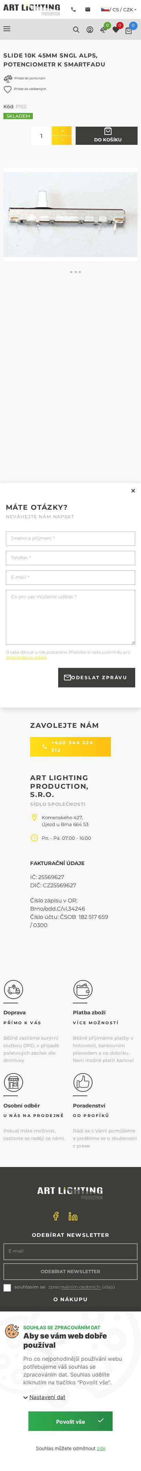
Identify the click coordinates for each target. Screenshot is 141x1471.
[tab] (71, 272)
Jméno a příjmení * (33, 538)
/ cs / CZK (121, 9)
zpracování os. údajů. (26, 657)
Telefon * (21, 557)
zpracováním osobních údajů (81, 1287)
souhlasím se (29, 1287)
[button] (6, 28)
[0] (128, 30)
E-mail (16, 1251)
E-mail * (20, 577)
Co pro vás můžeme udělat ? (44, 596)
